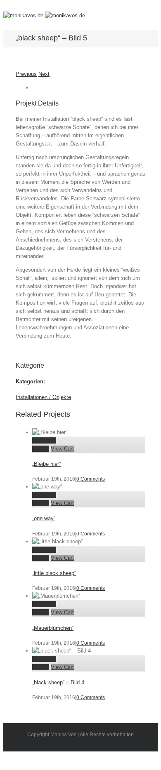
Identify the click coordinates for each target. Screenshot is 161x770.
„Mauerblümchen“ (52, 628)
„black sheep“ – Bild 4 (58, 682)
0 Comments (90, 479)
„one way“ (43, 518)
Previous (26, 74)
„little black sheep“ (54, 573)
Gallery (40, 449)
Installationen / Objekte (43, 397)
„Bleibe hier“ (46, 464)
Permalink (44, 440)
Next (44, 74)
